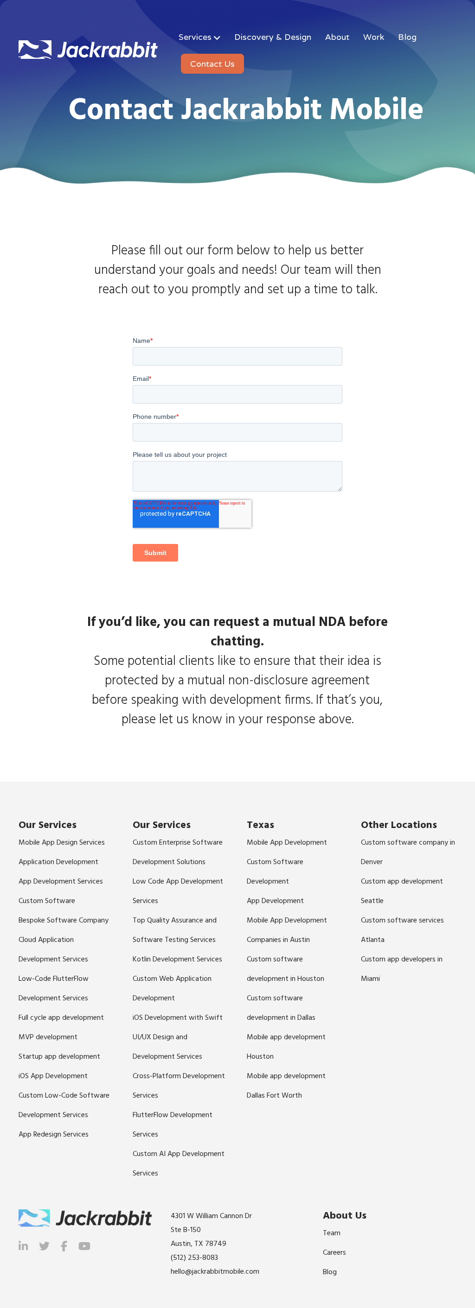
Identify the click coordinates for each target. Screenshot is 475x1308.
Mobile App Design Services (62, 843)
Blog (407, 37)
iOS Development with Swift (178, 1018)
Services (195, 37)
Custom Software (47, 901)
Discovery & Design (272, 37)
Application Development (58, 862)
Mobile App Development (287, 843)
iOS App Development (53, 1076)
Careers (334, 1253)
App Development (275, 901)
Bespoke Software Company (64, 921)
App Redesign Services (54, 1135)
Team (331, 1233)
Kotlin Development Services (177, 960)
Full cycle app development (61, 1018)
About (337, 37)
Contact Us (212, 63)
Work (373, 37)
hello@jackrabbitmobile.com (215, 1272)
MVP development (48, 1037)
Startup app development (59, 1057)
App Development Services (61, 882)
